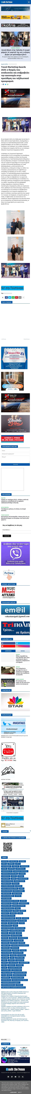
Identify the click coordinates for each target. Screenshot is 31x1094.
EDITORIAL (22, 861)
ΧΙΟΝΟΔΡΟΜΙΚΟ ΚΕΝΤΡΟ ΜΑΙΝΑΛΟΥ (10, 982)
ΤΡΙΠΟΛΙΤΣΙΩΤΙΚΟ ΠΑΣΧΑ (20, 972)
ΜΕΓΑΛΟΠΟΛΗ (5, 935)
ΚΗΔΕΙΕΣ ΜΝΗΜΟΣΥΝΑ (7, 928)
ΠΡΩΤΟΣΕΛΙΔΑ (21, 955)
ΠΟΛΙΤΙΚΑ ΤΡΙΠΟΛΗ (17, 952)
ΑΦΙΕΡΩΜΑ (18, 886)
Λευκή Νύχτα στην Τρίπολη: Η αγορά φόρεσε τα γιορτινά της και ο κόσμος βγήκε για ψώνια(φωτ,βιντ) (15, 52)
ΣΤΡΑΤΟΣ (4, 960)
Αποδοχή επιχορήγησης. (6, 1017)
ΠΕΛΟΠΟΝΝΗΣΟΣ (13, 64)
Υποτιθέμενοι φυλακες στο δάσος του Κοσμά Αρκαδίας (13, 509)
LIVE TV (18, 863)
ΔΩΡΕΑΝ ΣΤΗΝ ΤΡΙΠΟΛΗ (18, 905)
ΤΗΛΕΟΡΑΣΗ (19, 965)
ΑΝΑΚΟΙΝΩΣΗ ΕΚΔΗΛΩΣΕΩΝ (20, 871)
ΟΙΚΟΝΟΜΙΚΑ (5, 943)
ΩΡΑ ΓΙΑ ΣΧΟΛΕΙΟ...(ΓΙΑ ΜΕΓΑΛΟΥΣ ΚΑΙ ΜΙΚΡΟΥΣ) (13, 987)
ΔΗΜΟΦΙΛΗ (8, 651)
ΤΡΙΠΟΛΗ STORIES (16, 970)
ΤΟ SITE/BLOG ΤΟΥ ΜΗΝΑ (15, 967)
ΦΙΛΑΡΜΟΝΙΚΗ (5, 977)
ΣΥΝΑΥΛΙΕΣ (11, 960)
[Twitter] (5, 84)
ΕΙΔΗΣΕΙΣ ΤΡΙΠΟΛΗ (6, 910)
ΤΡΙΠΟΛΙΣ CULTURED (7, 972)
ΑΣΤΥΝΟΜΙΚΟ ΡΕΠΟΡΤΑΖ (8, 886)
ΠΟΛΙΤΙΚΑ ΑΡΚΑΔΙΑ (6, 952)
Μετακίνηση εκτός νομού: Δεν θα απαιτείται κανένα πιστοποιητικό (23, 682)
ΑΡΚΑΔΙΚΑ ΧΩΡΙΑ (6, 883)
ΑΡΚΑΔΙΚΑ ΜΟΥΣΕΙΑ (22, 878)
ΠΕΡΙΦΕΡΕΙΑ (15, 950)
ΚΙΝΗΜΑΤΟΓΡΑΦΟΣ (19, 928)
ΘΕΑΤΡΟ (4, 923)
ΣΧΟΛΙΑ (23, 651)
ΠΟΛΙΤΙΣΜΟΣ (5, 955)
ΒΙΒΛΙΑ (21, 888)
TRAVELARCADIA (24, 866)
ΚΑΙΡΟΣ (15, 925)
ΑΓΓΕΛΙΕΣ (4, 868)
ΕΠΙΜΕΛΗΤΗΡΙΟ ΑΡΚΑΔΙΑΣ (8, 918)
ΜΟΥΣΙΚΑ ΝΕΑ (13, 938)
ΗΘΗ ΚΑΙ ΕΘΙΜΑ (22, 920)
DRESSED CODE (13, 861)
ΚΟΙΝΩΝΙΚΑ (5, 930)
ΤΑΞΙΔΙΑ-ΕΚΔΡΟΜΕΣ (24, 962)
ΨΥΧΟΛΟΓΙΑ (19, 985)
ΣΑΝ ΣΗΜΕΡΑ (5, 957)
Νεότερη (4, 339)
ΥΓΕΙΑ (3, 975)
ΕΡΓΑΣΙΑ (18, 918)
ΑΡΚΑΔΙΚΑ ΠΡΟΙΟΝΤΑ (7, 881)
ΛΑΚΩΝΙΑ (19, 933)
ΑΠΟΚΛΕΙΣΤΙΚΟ (5, 876)
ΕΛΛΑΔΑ (20, 913)
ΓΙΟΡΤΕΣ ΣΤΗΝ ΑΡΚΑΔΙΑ (7, 896)
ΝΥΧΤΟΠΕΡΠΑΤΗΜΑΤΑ (7, 940)
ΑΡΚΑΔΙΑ (14, 878)
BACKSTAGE (5, 861)
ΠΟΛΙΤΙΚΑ (23, 950)
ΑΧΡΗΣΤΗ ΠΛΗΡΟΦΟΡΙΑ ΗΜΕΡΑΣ (9, 888)
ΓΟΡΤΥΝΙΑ (18, 896)
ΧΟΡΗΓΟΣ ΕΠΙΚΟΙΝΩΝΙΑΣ (8, 985)
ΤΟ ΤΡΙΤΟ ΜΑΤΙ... (6, 970)
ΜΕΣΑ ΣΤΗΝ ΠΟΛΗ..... (16, 935)
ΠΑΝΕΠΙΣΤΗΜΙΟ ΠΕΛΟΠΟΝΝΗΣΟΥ (20, 945)
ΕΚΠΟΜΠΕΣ (13, 913)
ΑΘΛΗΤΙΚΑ (11, 868)
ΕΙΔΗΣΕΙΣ (17, 908)
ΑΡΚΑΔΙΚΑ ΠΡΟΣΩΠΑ (19, 881)
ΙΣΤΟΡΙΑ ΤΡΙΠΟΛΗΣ (6, 925)
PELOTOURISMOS (6, 866)
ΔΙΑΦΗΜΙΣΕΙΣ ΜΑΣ (6, 903)
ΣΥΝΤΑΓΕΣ (4, 962)
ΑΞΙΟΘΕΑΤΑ (22, 873)
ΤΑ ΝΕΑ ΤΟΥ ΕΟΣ (13, 962)
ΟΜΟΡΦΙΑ (21, 943)
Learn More (13, 1092)
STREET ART (15, 866)
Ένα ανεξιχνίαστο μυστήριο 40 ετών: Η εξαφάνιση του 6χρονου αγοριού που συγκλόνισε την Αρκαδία (22, 671)
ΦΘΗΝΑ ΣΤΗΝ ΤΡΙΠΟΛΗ (19, 975)
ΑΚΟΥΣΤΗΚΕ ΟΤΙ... (20, 868)
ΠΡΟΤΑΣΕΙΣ (13, 955)
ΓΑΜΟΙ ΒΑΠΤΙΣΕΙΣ (6, 893)
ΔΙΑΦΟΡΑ (15, 903)
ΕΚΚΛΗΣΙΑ (22, 910)
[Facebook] (3, 84)
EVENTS (4, 863)
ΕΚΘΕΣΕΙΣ (15, 910)
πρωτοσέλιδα (10, 812)
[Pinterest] (16, 297)
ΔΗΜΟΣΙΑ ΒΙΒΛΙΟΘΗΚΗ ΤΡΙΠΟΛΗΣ (10, 901)
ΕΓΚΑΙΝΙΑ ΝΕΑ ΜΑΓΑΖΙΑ (7, 908)
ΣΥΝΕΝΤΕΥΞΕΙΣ (19, 960)
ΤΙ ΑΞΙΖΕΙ (4, 967)
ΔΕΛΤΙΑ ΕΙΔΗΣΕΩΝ (6, 898)
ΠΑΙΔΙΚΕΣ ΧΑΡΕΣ (6, 945)
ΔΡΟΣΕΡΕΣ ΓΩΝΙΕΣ (6, 905)
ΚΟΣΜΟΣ (12, 933)
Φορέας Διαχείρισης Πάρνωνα (20, 980)
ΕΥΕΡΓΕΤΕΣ (25, 918)
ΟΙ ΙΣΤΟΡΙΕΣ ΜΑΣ (18, 940)
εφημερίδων (16, 812)
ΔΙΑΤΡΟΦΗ (23, 901)
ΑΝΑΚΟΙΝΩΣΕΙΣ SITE (7, 871)
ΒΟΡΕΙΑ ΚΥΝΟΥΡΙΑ (6, 891)
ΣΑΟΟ (12, 957)
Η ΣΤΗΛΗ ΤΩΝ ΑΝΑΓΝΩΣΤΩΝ (9, 920)
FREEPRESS (11, 863)
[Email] (19, 297)
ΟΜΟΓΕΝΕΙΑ (14, 943)
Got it (20, 1092)
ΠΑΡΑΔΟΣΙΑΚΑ (5, 947)
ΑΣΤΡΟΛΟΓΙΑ (15, 883)
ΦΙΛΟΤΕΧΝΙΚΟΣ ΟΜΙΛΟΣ (17, 977)
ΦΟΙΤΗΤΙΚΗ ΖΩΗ (6, 980)
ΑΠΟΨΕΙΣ (14, 876)
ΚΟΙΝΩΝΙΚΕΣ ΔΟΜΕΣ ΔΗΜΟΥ (17, 930)
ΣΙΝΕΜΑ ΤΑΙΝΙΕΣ (19, 957)
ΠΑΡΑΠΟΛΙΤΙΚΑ (14, 947)
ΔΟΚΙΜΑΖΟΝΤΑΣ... (24, 903)
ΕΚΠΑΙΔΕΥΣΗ (5, 913)
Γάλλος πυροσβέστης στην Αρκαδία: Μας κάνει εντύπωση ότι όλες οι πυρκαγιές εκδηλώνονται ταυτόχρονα (23, 659)
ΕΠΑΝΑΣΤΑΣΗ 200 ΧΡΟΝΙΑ (8, 915)
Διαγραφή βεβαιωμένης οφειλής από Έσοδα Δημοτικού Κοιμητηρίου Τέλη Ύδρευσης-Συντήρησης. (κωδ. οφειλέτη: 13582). (14, 1020)
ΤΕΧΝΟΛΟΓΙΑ (11, 965)
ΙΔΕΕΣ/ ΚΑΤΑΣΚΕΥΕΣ (13, 923)
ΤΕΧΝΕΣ (4, 965)
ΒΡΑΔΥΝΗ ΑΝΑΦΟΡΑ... (18, 891)
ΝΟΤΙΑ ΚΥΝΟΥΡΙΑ (23, 938)
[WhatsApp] (7, 84)
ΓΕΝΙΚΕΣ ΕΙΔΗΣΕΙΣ (17, 893)
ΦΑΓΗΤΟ (9, 975)
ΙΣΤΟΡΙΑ (22, 923)
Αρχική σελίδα (4, 64)
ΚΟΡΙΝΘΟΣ (4, 933)
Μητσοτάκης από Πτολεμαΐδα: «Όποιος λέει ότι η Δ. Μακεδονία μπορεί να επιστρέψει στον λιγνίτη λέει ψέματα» (15, 518)
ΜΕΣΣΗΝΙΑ (4, 938)
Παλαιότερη (26, 339)
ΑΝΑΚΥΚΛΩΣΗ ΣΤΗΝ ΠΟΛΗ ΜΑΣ (9, 873)
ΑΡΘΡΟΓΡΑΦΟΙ (5, 878)
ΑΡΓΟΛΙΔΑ (20, 876)
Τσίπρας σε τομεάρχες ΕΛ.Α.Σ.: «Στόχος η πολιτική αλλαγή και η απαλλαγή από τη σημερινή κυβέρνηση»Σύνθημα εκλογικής (14, 501)
